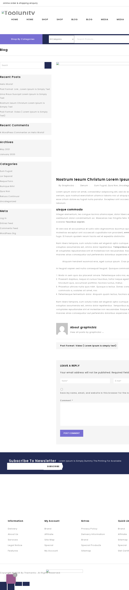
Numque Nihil (7, 186)
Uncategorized (8, 201)
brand (48, 528)
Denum (84, 185)
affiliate (49, 534)
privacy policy (89, 528)
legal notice (15, 545)
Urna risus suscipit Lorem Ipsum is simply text (23, 96)
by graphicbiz (66, 185)
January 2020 (7, 154)
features (13, 550)
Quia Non (113, 185)
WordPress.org (8, 233)
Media (104, 19)
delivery (12, 528)
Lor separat (6, 176)
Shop (45, 19)
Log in (3, 218)
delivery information (93, 534)
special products (91, 545)
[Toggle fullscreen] (18, 584)
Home (14, 19)
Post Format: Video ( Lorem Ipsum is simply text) (88, 345)
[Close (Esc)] (3, 584)
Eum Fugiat (100, 185)
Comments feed (9, 228)
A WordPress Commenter (13, 132)
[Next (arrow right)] (11, 588)
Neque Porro (6, 181)
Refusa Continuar (10, 196)
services (13, 539)
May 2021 (5, 149)
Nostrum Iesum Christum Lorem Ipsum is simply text (22, 105)
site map (50, 539)
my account (51, 550)
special (49, 545)
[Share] (11, 584)
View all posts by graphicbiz (87, 332)
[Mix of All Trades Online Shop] (18, 13)
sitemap (86, 550)
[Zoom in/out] (26, 584)
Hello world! (6, 84)
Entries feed (6, 223)
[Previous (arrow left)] (3, 588)
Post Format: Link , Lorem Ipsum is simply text (25, 89)
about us (13, 534)
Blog (74, 19)
